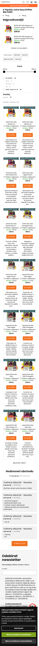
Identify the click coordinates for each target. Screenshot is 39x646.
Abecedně (18, 59)
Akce (9, 81)
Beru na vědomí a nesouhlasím (19, 641)
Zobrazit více (19, 543)
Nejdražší (25, 55)
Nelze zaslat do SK (13, 90)
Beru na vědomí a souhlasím (19, 634)
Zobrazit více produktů (19, 48)
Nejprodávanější (8, 59)
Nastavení (18, 628)
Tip (8, 87)
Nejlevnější (17, 55)
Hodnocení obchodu (19, 471)
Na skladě (11, 78)
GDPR (9, 585)
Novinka (10, 84)
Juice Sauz (8, 97)
